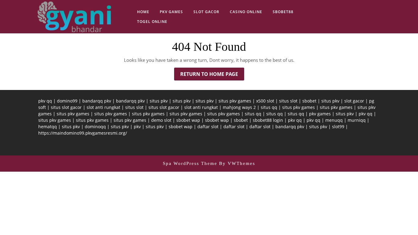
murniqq (357, 120)
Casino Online (246, 11)
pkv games (320, 114)
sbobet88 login (268, 120)
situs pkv (159, 101)
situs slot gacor (66, 107)
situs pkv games (234, 101)
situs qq (269, 107)
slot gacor (354, 101)
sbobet (309, 101)
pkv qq (45, 101)
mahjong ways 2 (239, 107)
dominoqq (95, 126)
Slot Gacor (206, 11)
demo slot (161, 120)
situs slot (288, 101)
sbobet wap (188, 120)
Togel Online (152, 21)
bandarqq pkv (96, 101)
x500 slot (265, 101)
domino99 (67, 101)
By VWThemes (237, 163)
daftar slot (207, 126)
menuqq (334, 120)
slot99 (338, 126)
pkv (137, 126)
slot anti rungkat (103, 107)
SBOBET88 (283, 11)
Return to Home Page (212, 75)
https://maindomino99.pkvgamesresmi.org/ (82, 133)
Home (143, 11)
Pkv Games (171, 11)
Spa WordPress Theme (190, 163)
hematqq (47, 126)
